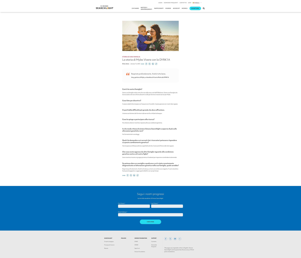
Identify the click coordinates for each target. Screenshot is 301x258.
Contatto (183, 2)
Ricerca (184, 8)
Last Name (154, 203)
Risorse (168, 8)
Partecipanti (159, 8)
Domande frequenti (171, 2)
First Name (121, 203)
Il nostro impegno (109, 241)
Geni (189, 2)
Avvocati (176, 8)
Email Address (122, 212)
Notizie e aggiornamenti (146, 8)
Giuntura (195, 8)
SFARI (136, 241)
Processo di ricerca (109, 245)
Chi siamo (135, 8)
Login (160, 2)
